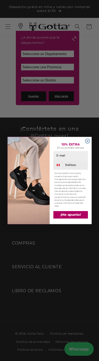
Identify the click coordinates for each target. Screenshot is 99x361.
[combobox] (59, 165)
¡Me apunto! (70, 215)
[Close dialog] (87, 141)
